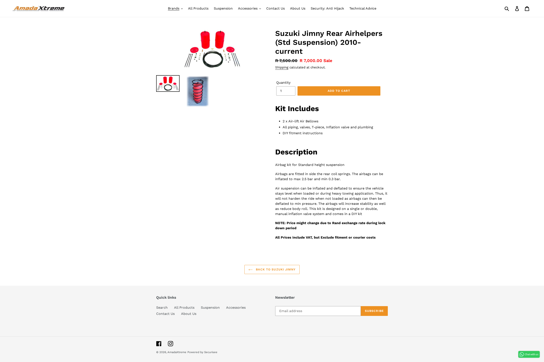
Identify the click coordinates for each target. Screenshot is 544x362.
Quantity (283, 83)
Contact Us (165, 314)
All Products (184, 307)
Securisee (210, 352)
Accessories (236, 307)
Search (162, 307)
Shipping (281, 67)
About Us (188, 314)
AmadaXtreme (176, 352)
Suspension (210, 307)
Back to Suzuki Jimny (275, 269)
